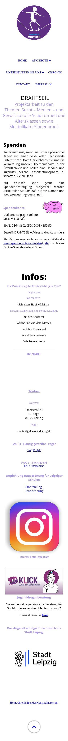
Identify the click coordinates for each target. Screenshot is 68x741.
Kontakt (41, 702)
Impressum (52, 702)
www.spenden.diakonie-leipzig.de (26, 243)
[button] (34, 727)
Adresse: (34, 402)
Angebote (40, 60)
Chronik (21, 702)
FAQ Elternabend (34, 465)
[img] (34, 22)
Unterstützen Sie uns (23, 72)
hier (45, 615)
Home (13, 702)
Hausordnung (34, 491)
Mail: (34, 425)
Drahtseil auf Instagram (34, 556)
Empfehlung (34, 487)
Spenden (31, 702)
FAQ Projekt (34, 450)
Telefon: (34, 391)
